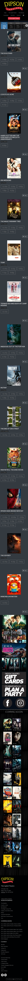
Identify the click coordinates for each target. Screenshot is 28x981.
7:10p (4, 232)
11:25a (4, 353)
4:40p (21, 186)
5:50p (20, 101)
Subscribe (13, 15)
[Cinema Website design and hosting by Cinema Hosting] (14, 979)
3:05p (4, 521)
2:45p (13, 435)
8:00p (4, 145)
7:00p (4, 190)
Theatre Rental (4, 959)
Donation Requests (5, 952)
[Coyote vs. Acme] (14, 82)
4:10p (13, 562)
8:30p (12, 480)
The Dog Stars (4, 903)
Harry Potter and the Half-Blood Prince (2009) (10, 937)
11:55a (4, 476)
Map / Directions (4, 946)
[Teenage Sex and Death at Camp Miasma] (14, 291)
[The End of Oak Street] (14, 416)
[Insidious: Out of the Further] (14, 334)
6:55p (4, 357)
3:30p (12, 101)
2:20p (13, 186)
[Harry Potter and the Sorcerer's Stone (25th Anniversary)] (14, 123)
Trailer (25, 68)
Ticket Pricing (3, 961)
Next (26, 25)
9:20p (12, 190)
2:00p (4, 59)
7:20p (4, 398)
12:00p (13, 517)
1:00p (4, 101)
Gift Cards (3, 953)
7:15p (4, 273)
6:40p (20, 59)
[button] (24, 15)
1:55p (13, 353)
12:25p (4, 435)
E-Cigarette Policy (4, 963)
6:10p (20, 521)
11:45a (4, 269)
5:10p (12, 521)
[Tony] (14, 250)
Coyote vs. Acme (4, 905)
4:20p (12, 59)
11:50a (4, 186)
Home (5, 12)
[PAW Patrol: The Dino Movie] (14, 457)
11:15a (4, 312)
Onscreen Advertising (5, 957)
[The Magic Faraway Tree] (14, 209)
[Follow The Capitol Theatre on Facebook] (2, 975)
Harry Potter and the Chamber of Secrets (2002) (11, 923)
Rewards (3, 944)
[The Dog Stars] (14, 41)
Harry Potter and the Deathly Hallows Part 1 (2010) (11, 929)
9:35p (12, 398)
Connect (18, 15)
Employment (3, 950)
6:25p (4, 480)
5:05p (21, 394)
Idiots (2, 927)
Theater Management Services (7, 965)
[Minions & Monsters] (14, 584)
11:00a (4, 517)
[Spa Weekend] (14, 168)
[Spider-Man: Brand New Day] (14, 498)
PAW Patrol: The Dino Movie (7, 916)
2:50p (13, 394)
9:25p (12, 357)
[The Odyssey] (14, 543)
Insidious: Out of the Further (7, 910)
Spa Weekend (4, 907)
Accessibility (3, 967)
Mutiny (2, 912)
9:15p (12, 525)
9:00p (4, 63)
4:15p (21, 476)
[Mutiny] (14, 375)
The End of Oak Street (5, 914)
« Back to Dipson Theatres (6, 898)
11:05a (4, 603)
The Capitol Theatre (13, 12)
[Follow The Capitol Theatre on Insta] (5, 975)
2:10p (13, 228)
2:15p (13, 269)
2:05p (22, 517)
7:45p (21, 562)
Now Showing (21, 12)
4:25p (21, 353)
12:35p (4, 394)
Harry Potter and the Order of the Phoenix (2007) (11, 935)
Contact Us (3, 948)
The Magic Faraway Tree (6, 908)
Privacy (2, 969)
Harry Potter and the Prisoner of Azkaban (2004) (11, 925)
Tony (2, 918)
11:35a (4, 228)
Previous (1, 25)
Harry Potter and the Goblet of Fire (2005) (9, 933)
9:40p (12, 232)
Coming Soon (5, 15)
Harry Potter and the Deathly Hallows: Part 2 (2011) (11, 931)
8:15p (4, 105)
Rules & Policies (4, 970)
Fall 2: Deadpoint (4, 938)
